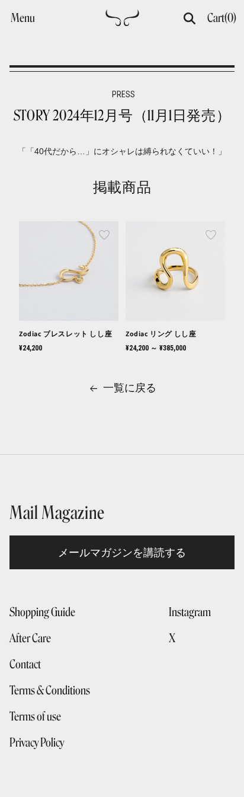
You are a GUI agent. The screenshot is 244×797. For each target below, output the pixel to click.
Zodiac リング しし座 (161, 333)
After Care (30, 638)
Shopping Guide (42, 612)
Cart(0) (221, 18)
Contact (25, 664)
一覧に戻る (129, 388)
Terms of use (35, 716)
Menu (23, 18)
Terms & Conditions (49, 690)
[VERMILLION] (122, 21)
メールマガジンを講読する (122, 552)
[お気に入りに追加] (104, 235)
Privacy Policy (36, 742)
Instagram (190, 612)
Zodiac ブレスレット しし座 (65, 333)
